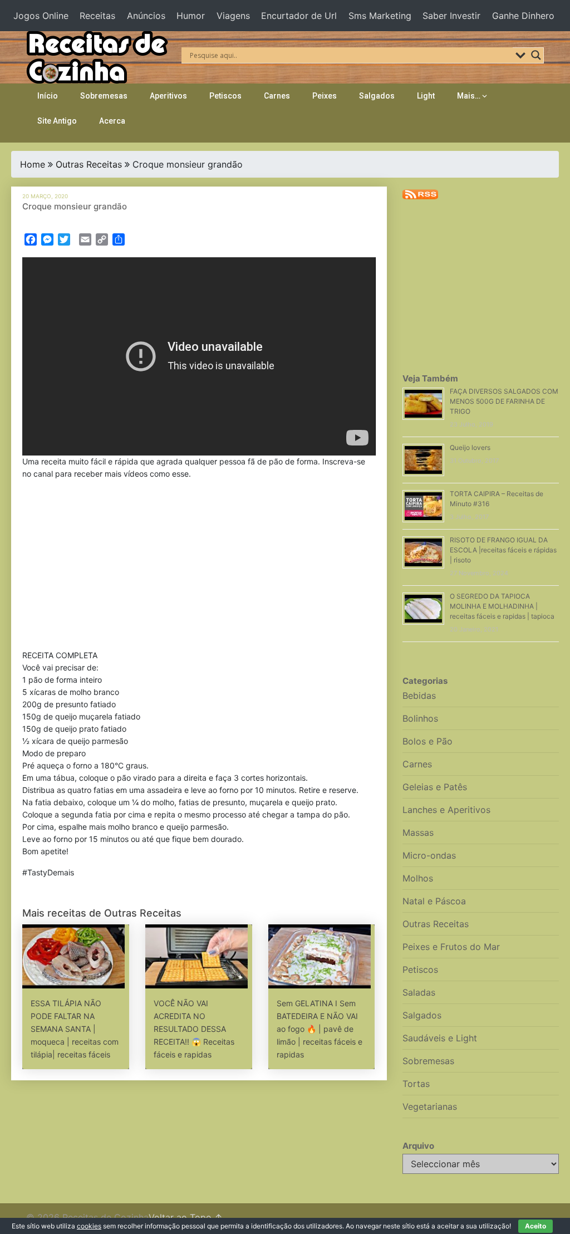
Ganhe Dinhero (523, 15)
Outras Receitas (89, 164)
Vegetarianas (429, 1106)
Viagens (233, 15)
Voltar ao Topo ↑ (186, 1217)
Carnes (277, 95)
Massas (418, 832)
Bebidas (419, 695)
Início (47, 95)
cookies (89, 1226)
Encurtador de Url (299, 15)
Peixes (324, 95)
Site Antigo (57, 120)
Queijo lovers (470, 447)
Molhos (417, 878)
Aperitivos (168, 95)
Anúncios (146, 15)
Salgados (377, 95)
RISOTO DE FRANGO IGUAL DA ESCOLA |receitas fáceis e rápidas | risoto (503, 550)
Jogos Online (40, 15)
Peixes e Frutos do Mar (451, 946)
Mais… (468, 95)
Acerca (112, 120)
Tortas (416, 1083)
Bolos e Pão (427, 741)
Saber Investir (451, 15)
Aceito (535, 1226)
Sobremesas (103, 95)
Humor (190, 15)
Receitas (97, 15)
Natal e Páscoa (434, 901)
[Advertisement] (199, 567)
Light (426, 95)
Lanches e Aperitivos (446, 809)
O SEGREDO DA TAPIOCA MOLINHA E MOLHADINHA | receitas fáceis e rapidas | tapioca (502, 606)
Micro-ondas (429, 855)
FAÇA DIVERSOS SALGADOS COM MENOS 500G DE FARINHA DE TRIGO (504, 401)
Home (32, 164)
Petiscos (225, 95)
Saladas (418, 992)
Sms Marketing (379, 15)
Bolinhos (420, 718)
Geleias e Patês (434, 786)
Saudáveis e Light (439, 1038)
